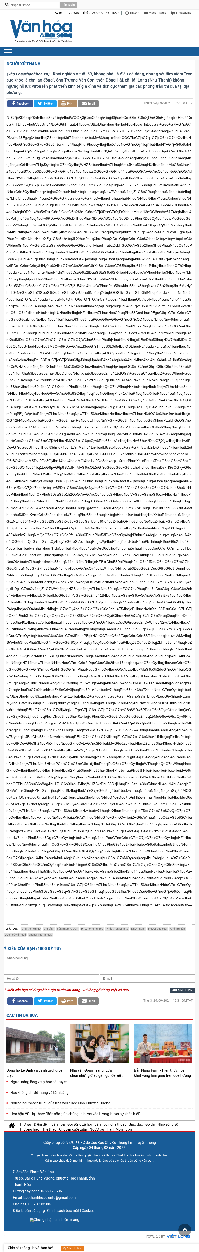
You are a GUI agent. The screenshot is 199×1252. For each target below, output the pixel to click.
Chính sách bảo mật (63, 1211)
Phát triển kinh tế (117, 929)
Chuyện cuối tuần (73, 1129)
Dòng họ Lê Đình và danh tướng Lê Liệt (34, 1073)
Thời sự (25, 1124)
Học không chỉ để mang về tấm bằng (39, 1092)
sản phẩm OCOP (67, 929)
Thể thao (49, 1129)
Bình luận (74, 1248)
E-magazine (183, 12)
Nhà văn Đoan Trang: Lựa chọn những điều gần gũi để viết (96, 1073)
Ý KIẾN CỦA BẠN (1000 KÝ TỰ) (32, 948)
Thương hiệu (29, 1129)
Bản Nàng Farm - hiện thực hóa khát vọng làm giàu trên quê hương (163, 1073)
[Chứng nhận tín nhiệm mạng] (54, 1219)
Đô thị (150, 1124)
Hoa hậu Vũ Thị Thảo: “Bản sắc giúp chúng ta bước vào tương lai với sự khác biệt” (75, 1114)
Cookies (88, 1211)
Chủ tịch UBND (31, 929)
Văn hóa (58, 1124)
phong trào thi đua (40, 934)
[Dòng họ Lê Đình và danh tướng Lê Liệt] (35, 1044)
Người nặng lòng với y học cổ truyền (39, 1082)
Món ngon (124, 1129)
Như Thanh (138, 929)
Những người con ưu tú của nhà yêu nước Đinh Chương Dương (60, 1103)
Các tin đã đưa (22, 1015)
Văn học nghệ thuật (110, 1124)
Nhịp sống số (167, 1124)
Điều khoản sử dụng (29, 1211)
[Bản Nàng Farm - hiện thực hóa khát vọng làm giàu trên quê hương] (163, 1044)
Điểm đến (41, 1124)
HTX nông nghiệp (92, 929)
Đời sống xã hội (79, 1124)
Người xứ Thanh (23, 64)
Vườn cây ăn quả (15, 934)
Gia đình (49, 929)
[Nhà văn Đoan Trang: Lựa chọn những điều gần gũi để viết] (99, 1044)
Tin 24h (134, 12)
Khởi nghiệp (177, 929)
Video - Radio (157, 12)
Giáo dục (136, 1124)
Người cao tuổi (157, 929)
